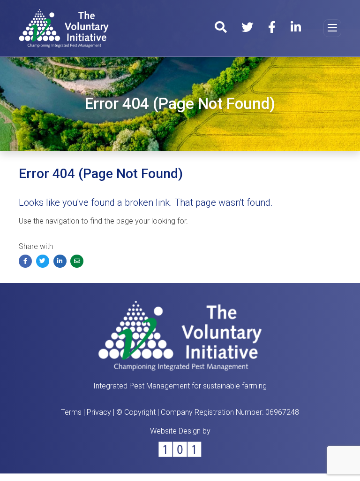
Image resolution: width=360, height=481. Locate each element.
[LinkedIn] (296, 28)
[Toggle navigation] (332, 28)
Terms (71, 412)
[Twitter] (247, 28)
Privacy (99, 412)
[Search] (220, 28)
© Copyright (136, 412)
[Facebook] (272, 28)
